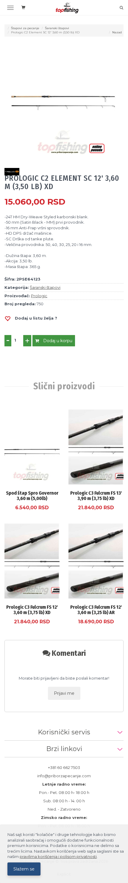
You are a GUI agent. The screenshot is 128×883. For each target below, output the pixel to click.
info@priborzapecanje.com (64, 775)
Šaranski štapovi (57, 28)
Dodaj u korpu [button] (57, 340)
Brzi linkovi (64, 749)
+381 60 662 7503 (64, 767)
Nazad (117, 32)
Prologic (39, 295)
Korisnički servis (64, 732)
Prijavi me (64, 693)
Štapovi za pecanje (25, 28)
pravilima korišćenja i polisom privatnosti (58, 856)
